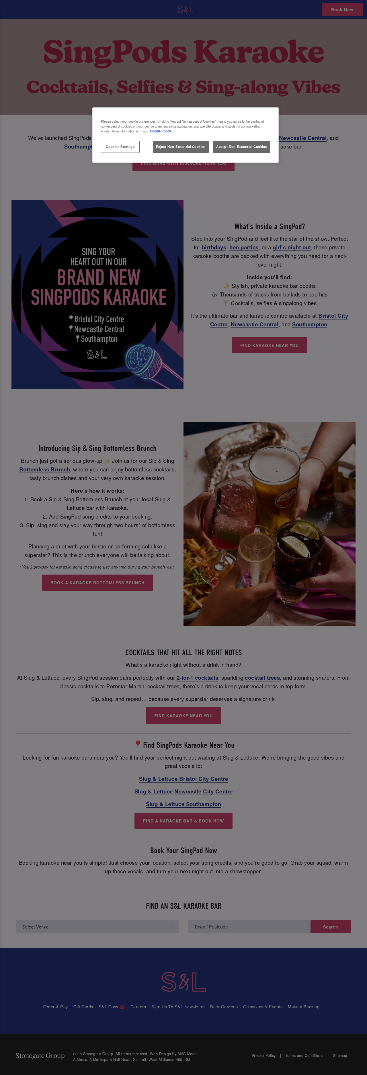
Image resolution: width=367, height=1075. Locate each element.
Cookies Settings (120, 146)
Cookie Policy (160, 131)
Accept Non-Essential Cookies (241, 146)
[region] (185, 135)
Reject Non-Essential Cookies (181, 146)
